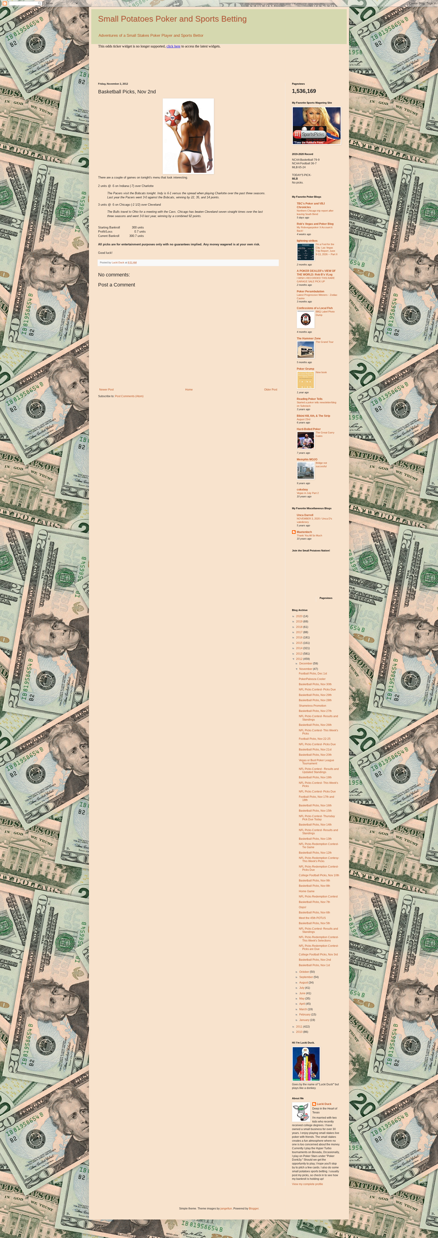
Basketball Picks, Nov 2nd (315, 959)
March (303, 1009)
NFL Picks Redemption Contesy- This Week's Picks (319, 859)
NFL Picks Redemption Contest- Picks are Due (319, 947)
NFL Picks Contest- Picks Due (317, 689)
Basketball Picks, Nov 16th (315, 805)
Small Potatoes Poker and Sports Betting (172, 19)
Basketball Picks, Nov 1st (314, 965)
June (302, 993)
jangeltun (226, 1208)
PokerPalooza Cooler (312, 679)
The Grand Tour (325, 342)
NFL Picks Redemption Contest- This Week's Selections (319, 939)
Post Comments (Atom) (129, 396)
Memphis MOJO (307, 459)
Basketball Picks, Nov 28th (315, 700)
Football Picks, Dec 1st (313, 673)
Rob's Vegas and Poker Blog (315, 224)
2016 (299, 637)
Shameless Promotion (312, 705)
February (305, 1014)
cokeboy (302, 489)
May (302, 998)
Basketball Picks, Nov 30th (315, 684)
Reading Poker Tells (310, 399)
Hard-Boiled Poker (309, 429)
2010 (299, 1031)
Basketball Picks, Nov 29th (315, 695)
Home (189, 389)
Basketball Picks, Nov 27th (315, 711)
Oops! (302, 907)
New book (321, 372)
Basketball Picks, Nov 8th (314, 885)
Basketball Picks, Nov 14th (315, 824)
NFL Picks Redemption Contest (318, 896)
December (306, 663)
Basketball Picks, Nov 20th (315, 754)
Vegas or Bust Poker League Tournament (316, 762)
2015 (299, 643)
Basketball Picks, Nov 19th (315, 777)
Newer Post (106, 389)
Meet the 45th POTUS (312, 918)
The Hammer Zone (309, 338)
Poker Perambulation (310, 291)
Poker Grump (305, 368)
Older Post (270, 389)
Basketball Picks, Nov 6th (314, 912)
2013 (299, 653)
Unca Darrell (305, 515)
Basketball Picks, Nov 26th (315, 725)
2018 (299, 627)
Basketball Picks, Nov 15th (315, 810)
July (302, 987)
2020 (299, 616)
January (304, 1020)
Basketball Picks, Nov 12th (315, 852)
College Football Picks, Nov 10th (319, 875)
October (304, 971)
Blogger (253, 1208)
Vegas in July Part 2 (308, 493)
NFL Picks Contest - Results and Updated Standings (319, 770)
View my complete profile (307, 1184)
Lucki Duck (324, 1104)
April (302, 1003)
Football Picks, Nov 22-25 (315, 738)
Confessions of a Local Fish (315, 308)
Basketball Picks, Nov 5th (314, 923)
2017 (299, 632)
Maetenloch (304, 532)
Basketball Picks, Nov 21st (315, 749)
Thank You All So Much (309, 535)
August (304, 982)
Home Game (307, 891)
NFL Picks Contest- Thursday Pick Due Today (317, 818)
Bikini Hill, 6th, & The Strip (313, 415)
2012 (299, 659)
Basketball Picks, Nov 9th (314, 880)
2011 (299, 1026)
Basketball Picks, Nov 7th (314, 902)
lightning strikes (307, 240)
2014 (299, 648)
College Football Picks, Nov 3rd (318, 954)
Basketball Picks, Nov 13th (315, 838)
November (306, 669)
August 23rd (303, 419)
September (306, 977)
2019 (299, 621)
